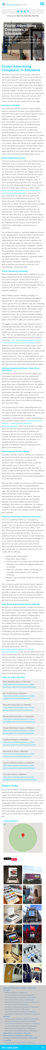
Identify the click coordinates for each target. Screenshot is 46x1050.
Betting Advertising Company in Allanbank (20, 1021)
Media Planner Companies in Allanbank (17, 1035)
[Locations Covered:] (2, 3)
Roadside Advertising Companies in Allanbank (22, 1002)
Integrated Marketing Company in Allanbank (19, 988)
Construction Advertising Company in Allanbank (22, 1024)
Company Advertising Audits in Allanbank (20, 1043)
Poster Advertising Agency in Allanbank (19, 1000)
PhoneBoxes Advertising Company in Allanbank (22, 1014)
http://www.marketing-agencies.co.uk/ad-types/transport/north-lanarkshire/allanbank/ (22, 423)
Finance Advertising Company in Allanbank (21, 1026)
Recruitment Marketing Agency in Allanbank (21, 1031)
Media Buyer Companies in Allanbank (17, 1033)
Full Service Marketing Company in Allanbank (20, 1038)
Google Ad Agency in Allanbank (16, 1004)
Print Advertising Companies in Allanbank (20, 997)
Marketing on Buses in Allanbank (17, 1009)
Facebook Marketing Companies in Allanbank (22, 1007)
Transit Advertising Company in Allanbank (20, 1012)
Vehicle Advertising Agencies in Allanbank (20, 1028)
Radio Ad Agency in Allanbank (16, 993)
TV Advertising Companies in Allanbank (19, 995)
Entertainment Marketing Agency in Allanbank (22, 1019)
